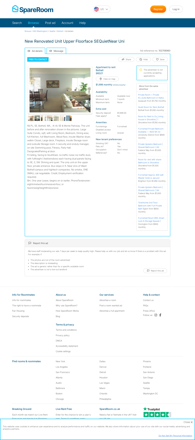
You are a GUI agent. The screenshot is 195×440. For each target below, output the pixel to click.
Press (149, 310)
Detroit (102, 372)
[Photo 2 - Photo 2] (30, 118)
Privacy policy (63, 335)
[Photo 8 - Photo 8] (69, 118)
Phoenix (147, 361)
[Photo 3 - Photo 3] (37, 118)
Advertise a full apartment (111, 310)
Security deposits (20, 316)
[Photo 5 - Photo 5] (49, 118)
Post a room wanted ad (110, 305)
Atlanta (59, 377)
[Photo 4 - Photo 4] (43, 118)
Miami (102, 388)
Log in (176, 9)
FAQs (145, 305)
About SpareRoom (64, 300)
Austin (59, 383)
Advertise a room (107, 300)
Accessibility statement (67, 346)
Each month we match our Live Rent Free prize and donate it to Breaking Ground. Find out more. (30, 418)
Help (82, 23)
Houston (103, 377)
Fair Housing (18, 310)
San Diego (148, 377)
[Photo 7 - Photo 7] (62, 118)
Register (158, 9)
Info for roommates (21, 300)
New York (60, 361)
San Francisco (63, 372)
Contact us (148, 300)
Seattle (146, 383)
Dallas (102, 361)
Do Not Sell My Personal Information (175, 435)
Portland (147, 367)
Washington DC (150, 393)
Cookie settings (63, 351)
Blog (58, 316)
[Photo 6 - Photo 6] (56, 118)
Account (67, 23)
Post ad (50, 23)
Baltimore (60, 388)
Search (17, 23)
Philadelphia (105, 399)
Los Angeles (62, 367)
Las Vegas (104, 383)
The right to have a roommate (26, 305)
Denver (103, 367)
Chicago (60, 399)
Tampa (146, 388)
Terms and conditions (66, 330)
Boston (59, 393)
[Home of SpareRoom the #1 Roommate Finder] (32, 9)
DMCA (59, 340)
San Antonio (149, 372)
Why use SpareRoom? (66, 305)
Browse (33, 23)
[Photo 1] (60, 90)
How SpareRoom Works (67, 310)
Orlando (103, 393)
